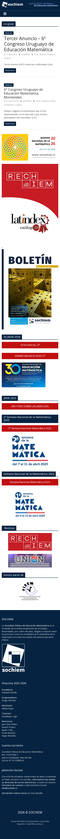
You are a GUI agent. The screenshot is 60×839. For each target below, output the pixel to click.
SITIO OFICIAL (29, 345)
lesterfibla (25, 54)
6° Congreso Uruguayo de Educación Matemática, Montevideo (23, 93)
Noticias (8, 33)
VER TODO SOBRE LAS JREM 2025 (30, 406)
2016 (36, 54)
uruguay (7, 58)
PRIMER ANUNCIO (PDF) (29, 356)
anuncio (42, 54)
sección (39, 793)
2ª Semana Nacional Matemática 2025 (30, 428)
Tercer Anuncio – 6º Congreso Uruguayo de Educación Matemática (29, 44)
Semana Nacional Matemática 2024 (30, 482)
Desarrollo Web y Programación (24, 821)
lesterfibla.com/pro (35, 824)
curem (52, 101)
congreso (51, 54)
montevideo (9, 105)
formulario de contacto (13, 785)
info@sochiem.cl (9, 788)
